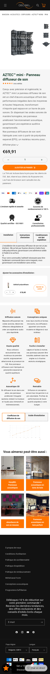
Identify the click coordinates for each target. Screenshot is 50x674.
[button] (5, 5)
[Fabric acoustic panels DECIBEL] (12, 467)
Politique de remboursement (18, 572)
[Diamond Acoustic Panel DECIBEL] (12, 505)
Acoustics (15, 14)
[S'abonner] (42, 622)
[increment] (41, 159)
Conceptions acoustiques (16, 584)
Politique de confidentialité (17, 560)
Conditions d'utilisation (15, 554)
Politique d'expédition (15, 566)
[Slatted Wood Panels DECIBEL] (37, 467)
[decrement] (8, 159)
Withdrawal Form (13, 578)
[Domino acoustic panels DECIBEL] (37, 505)
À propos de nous (13, 548)
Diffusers (25, 14)
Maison (5, 14)
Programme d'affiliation (16, 590)
